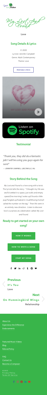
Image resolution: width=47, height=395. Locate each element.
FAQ (4, 357)
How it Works (23, 236)
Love (23, 34)
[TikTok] (33, 382)
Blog (4, 345)
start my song (23, 258)
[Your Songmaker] (29, 382)
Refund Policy (8, 349)
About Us (6, 321)
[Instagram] (18, 382)
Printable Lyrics (23, 70)
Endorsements (8, 328)
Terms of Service (9, 375)
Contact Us (7, 360)
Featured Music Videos (12, 342)
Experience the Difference (13, 325)
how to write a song (23, 247)
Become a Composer (11, 364)
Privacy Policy (9, 373)
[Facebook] (14, 382)
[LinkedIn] (25, 382)
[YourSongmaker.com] (21, 382)
